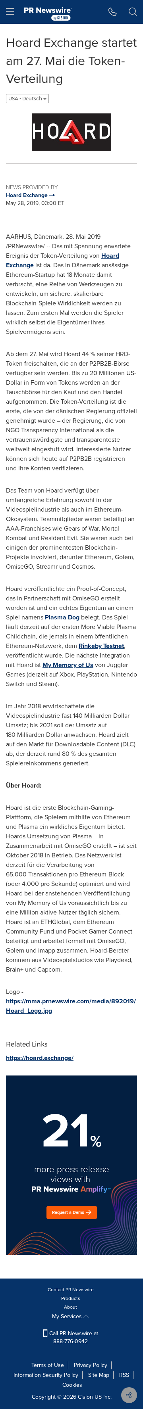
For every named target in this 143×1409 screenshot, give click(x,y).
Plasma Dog (62, 617)
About (70, 1307)
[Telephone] (112, 12)
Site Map (98, 1375)
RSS (124, 1375)
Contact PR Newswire (71, 1289)
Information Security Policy (46, 1375)
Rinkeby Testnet (101, 645)
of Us (68, 664)
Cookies (72, 1385)
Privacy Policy (90, 1365)
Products (70, 1298)
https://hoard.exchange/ (39, 1057)
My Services (67, 1316)
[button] (71, 132)
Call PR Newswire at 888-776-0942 (73, 1337)
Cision (85, 1397)
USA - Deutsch (25, 99)
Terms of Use (47, 1365)
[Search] (133, 12)
